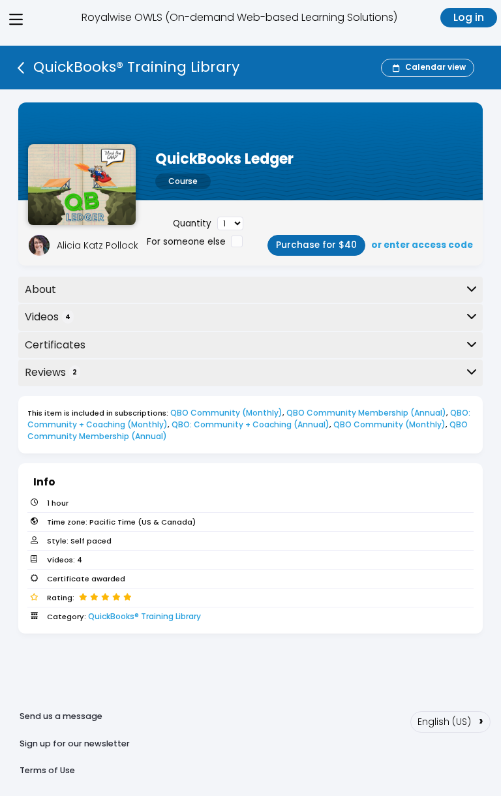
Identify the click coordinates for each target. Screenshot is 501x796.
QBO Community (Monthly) (226, 412)
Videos (47, 316)
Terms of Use (47, 770)
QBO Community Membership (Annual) (366, 412)
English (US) (450, 720)
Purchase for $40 (316, 245)
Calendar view (435, 66)
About (40, 289)
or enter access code (422, 245)
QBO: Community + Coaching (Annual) (250, 424)
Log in (468, 17)
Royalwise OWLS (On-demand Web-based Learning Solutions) (239, 17)
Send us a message (61, 716)
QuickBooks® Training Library (144, 616)
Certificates (55, 344)
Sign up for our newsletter (75, 743)
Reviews (51, 372)
